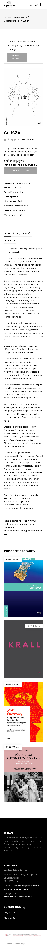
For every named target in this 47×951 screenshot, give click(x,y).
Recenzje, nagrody (21, 233)
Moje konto (9, 918)
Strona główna (11, 17)
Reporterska (16, 192)
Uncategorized (11, 21)
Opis (7, 233)
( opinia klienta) (29, 139)
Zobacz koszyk (15, 57)
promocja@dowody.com (16, 889)
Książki (23, 17)
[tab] (7, 233)
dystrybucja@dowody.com (18, 896)
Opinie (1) (10, 240)
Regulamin (9, 912)
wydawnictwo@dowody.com (25, 885)
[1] (36, 4)
